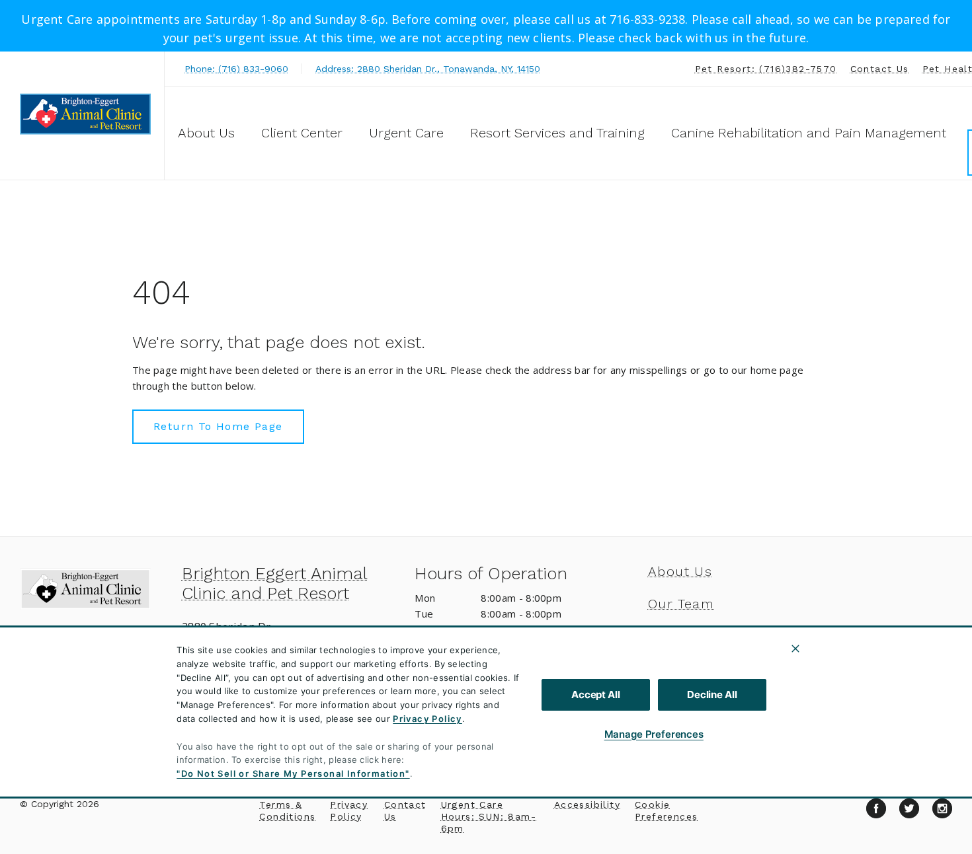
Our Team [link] (681, 604)
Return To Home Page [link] (218, 426)
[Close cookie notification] (795, 648)
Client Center (302, 133)
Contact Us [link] (879, 68)
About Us (206, 133)
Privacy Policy (427, 718)
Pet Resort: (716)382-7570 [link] (766, 68)
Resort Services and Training (557, 133)
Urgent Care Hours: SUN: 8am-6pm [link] (488, 816)
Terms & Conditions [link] (287, 810)
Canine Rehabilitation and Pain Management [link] (808, 133)
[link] (85, 114)
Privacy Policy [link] (349, 810)
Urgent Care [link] (406, 133)
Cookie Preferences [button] (666, 810)
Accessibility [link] (587, 804)
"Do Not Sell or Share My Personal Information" (293, 773)
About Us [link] (680, 571)
